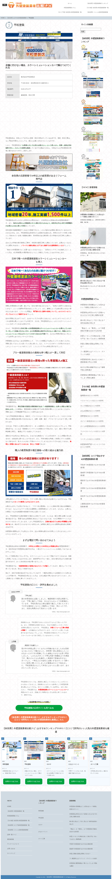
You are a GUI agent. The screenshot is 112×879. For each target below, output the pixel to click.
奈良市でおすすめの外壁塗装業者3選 (93, 497)
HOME (9, 806)
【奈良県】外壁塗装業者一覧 (15, 811)
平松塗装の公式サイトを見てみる (39, 708)
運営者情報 (10, 839)
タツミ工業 (41, 838)
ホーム (70, 3)
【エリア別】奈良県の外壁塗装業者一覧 (70, 12)
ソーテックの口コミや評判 (90, 439)
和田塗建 (41, 811)
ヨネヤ (40, 824)
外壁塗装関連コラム (70, 7)
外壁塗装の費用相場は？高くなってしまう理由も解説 (92, 376)
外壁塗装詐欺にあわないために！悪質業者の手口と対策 (92, 360)
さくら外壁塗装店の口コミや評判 (92, 426)
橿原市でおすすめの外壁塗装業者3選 (93, 482)
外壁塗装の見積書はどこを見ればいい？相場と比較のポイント (92, 306)
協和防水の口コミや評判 (89, 395)
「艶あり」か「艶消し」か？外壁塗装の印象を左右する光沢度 (92, 329)
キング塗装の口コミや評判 (90, 406)
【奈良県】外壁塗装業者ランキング (97, 3)
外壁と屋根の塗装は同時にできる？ (91, 345)
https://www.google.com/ (63, 611)
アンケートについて (13, 844)
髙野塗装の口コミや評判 (89, 416)
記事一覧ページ (11, 834)
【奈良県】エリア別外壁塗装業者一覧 (18, 825)
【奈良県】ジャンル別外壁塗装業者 (97, 12)
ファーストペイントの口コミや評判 (92, 432)
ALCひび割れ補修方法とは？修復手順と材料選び (92, 368)
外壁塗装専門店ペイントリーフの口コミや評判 (92, 445)
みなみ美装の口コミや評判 (90, 411)
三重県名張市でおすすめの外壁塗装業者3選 (92, 505)
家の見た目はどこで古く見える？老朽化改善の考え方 (92, 321)
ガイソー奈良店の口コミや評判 (91, 421)
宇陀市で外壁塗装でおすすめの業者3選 (92, 466)
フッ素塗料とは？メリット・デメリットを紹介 (92, 353)
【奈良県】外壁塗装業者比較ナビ (56, 877)
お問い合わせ (11, 848)
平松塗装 (41, 818)
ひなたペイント (43, 831)
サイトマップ (11, 853)
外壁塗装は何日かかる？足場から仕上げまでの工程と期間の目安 (92, 314)
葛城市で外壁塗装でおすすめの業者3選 (92, 474)
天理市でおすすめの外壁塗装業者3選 (93, 489)
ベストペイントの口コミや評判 (91, 401)
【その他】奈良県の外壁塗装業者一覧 (97, 7)
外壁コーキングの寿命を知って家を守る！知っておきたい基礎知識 (92, 337)
